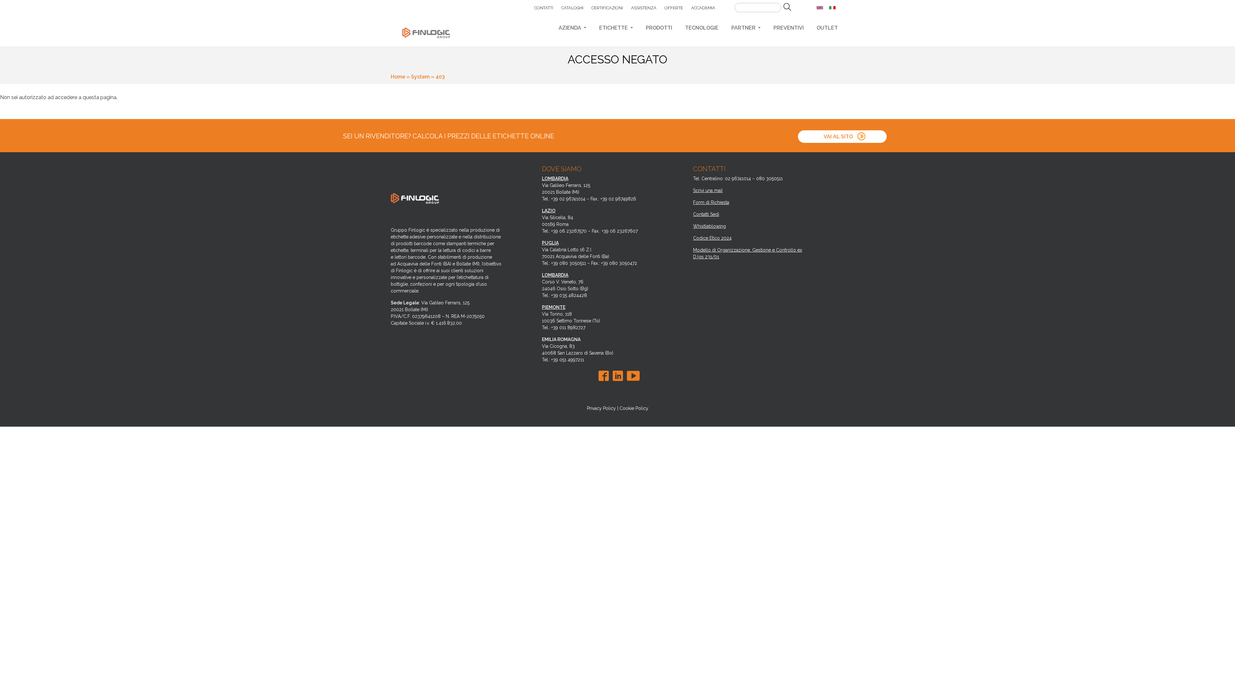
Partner (744, 28)
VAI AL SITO (838, 137)
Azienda (570, 28)
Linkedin (619, 375)
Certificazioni (607, 7)
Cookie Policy (633, 408)
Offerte (673, 7)
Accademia (703, 7)
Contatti (543, 7)
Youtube (633, 375)
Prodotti (659, 28)
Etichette (614, 28)
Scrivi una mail (708, 190)
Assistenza (643, 7)
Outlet (827, 28)
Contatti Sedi (706, 214)
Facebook (605, 375)
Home (398, 77)
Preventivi (788, 28)
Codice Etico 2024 (712, 238)
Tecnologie (701, 28)
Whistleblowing (709, 226)
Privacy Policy (601, 408)
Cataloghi (572, 7)
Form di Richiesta (711, 202)
